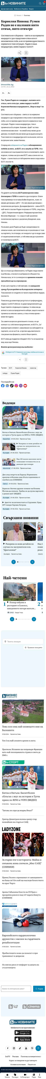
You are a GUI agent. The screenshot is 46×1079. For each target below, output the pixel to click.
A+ (9, 93)
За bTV (7, 1056)
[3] (44, 4)
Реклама (15, 1056)
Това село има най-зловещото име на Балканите (22, 728)
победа (5, 373)
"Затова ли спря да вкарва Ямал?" (17, 810)
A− (3, 93)
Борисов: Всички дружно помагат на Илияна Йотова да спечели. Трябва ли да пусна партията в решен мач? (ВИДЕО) (22, 491)
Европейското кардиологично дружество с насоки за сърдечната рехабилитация (21, 939)
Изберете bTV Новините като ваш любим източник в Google (25, 353)
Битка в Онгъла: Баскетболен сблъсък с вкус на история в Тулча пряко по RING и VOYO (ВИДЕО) (22, 433)
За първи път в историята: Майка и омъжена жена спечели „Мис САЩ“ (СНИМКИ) (22, 863)
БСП (10, 368)
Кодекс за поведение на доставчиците (23, 1060)
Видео (31, 9)
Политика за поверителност (31, 1056)
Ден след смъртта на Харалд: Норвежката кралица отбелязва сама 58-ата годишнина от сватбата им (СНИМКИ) (21, 477)
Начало (19, 15)
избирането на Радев (19, 145)
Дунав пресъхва (7, 9)
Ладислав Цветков (38, 80)
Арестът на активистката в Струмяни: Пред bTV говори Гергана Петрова (21, 503)
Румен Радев (15, 373)
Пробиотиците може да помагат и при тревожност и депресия (20, 954)
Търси (40, 989)
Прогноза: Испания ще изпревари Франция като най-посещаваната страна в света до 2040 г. (22, 752)
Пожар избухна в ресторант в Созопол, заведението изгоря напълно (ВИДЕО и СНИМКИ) (21, 605)
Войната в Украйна (21, 9)
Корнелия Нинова (21, 368)
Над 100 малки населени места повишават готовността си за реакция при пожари (28, 461)
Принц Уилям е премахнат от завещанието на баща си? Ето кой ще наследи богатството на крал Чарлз (23, 880)
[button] (13, 562)
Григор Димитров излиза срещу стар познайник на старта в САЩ (19, 820)
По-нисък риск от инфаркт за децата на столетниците (20, 966)
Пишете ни (32, 1064)
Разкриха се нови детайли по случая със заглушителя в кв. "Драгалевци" (29, 446)
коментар (33, 368)
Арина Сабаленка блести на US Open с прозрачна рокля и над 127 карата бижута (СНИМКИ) (21, 895)
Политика (27, 15)
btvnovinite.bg (7, 85)
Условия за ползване (18, 1064)
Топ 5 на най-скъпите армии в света (18, 740)
